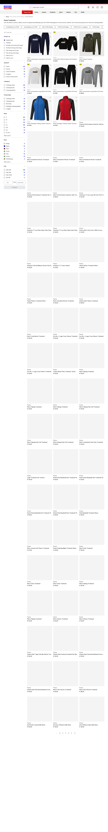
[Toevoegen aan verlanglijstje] (50, 33)
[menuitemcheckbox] (14, 66)
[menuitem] (27, 12)
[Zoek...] (30, 7)
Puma (14, 16)
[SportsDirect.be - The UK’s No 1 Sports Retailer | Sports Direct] (7, 7)
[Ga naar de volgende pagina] (75, 733)
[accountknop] (93, 7)
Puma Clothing (20, 16)
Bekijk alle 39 (7, 135)
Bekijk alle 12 (7, 161)
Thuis (11, 16)
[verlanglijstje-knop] (97, 7)
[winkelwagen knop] (102, 7)
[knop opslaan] (88, 7)
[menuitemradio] (14, 40)
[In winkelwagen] (50, 36)
